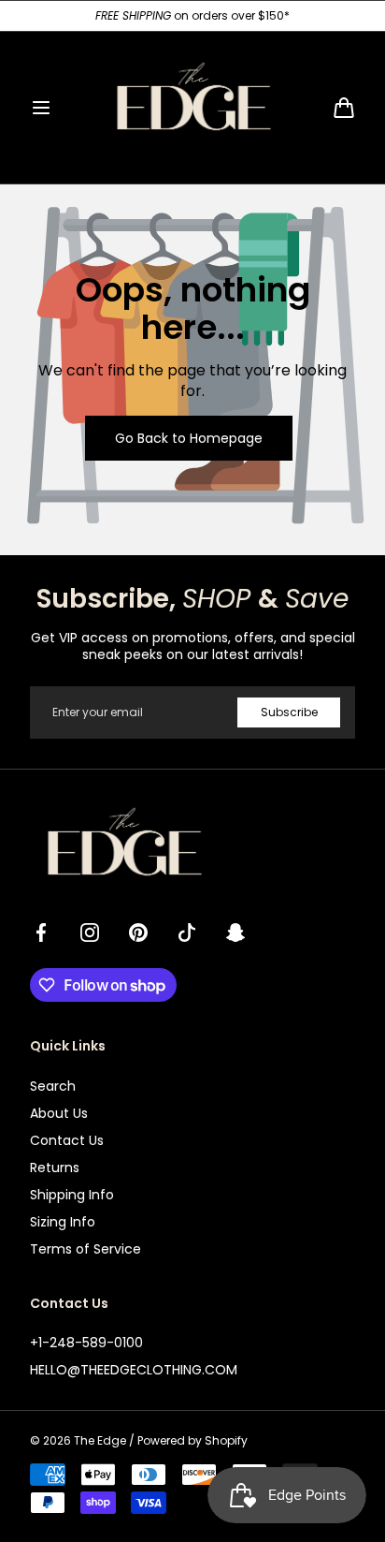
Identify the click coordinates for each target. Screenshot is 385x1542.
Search (53, 1086)
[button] (41, 107)
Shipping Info (72, 1194)
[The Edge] (192, 107)
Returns (54, 1167)
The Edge (100, 1440)
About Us (59, 1113)
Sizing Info (62, 1221)
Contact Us (67, 1140)
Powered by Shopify (192, 1440)
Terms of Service (85, 1249)
